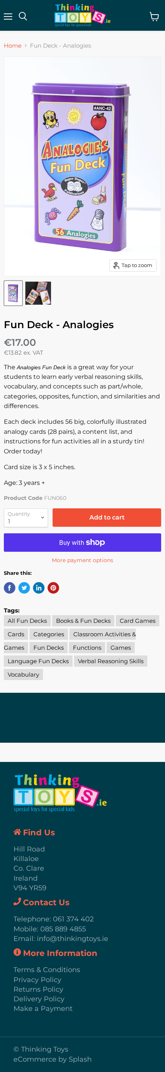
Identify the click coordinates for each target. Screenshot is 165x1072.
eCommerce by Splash (52, 1059)
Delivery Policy (38, 999)
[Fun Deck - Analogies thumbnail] (13, 293)
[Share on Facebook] (9, 588)
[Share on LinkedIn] (39, 588)
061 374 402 (73, 919)
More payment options (82, 560)
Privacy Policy (37, 980)
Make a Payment (43, 1008)
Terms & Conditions (46, 970)
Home (12, 45)
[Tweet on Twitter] (24, 588)
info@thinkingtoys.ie (72, 938)
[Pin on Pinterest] (53, 588)
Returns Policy (38, 989)
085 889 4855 (63, 929)
